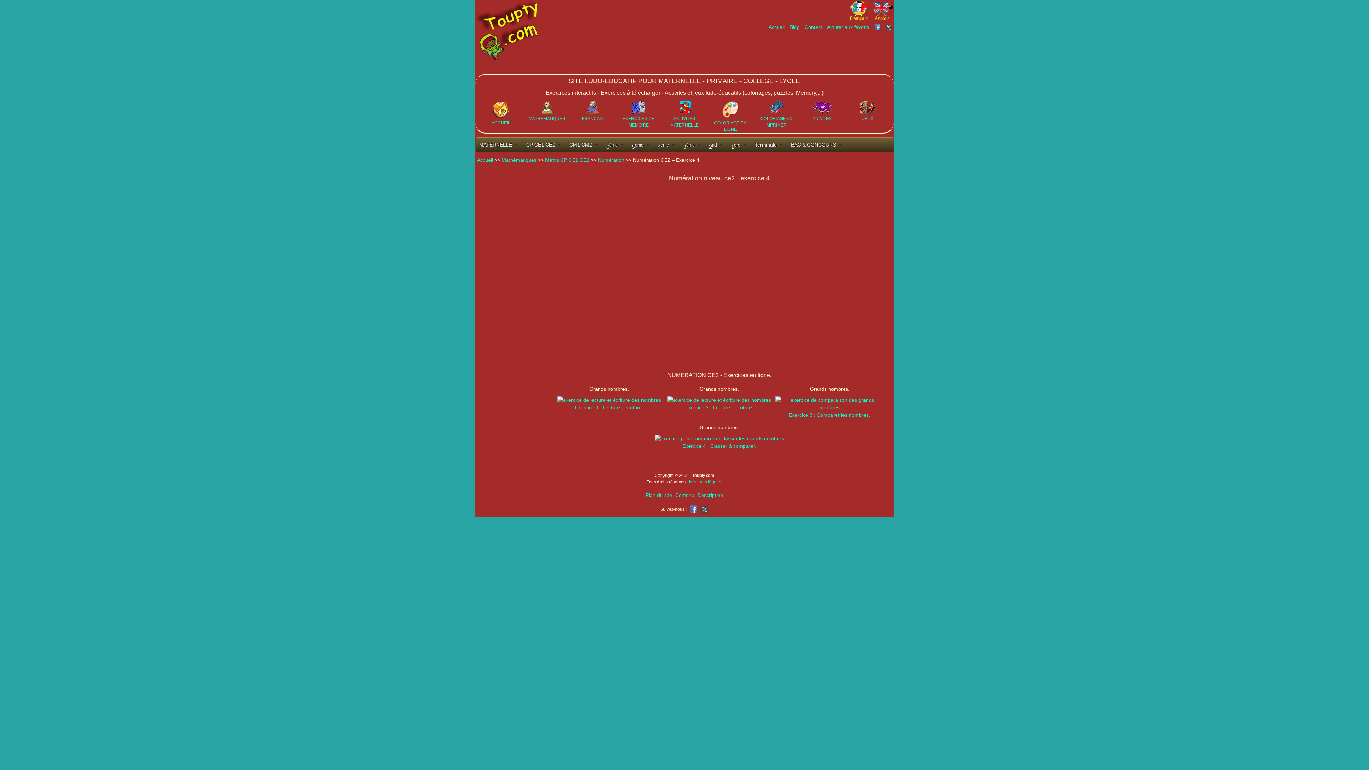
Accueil (777, 27)
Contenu (684, 495)
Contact (813, 27)
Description (710, 495)
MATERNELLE (495, 145)
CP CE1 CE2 (540, 145)
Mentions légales (705, 481)
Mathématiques (519, 160)
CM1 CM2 (580, 145)
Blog (795, 27)
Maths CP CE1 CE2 (567, 160)
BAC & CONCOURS (813, 145)
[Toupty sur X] (890, 27)
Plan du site (659, 495)
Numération (611, 160)
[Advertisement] (764, 52)
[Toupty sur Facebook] (878, 27)
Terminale (766, 145)
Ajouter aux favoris (848, 27)
